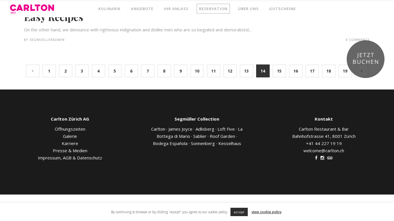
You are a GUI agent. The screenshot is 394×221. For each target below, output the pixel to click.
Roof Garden (223, 136)
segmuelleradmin (47, 39)
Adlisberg (205, 129)
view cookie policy (267, 211)
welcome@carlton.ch (323, 150)
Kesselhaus (228, 143)
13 (246, 71)
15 (279, 71)
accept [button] (239, 212)
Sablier (201, 136)
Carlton (158, 129)
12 (230, 71)
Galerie (70, 136)
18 (328, 71)
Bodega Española (171, 143)
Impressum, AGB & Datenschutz (70, 158)
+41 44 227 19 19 (324, 143)
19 (345, 71)
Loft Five (226, 129)
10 (197, 71)
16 (295, 71)
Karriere (70, 143)
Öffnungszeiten (70, 129)
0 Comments (357, 39)
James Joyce (180, 129)
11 (213, 71)
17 (312, 71)
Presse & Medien (70, 150)
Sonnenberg (202, 143)
